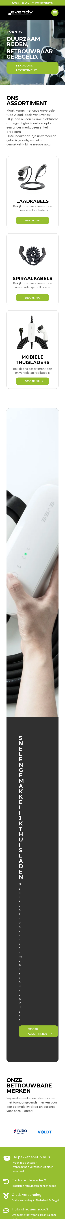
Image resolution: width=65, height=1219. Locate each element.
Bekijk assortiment (38, 1031)
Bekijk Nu (32, 220)
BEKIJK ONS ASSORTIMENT (26, 68)
